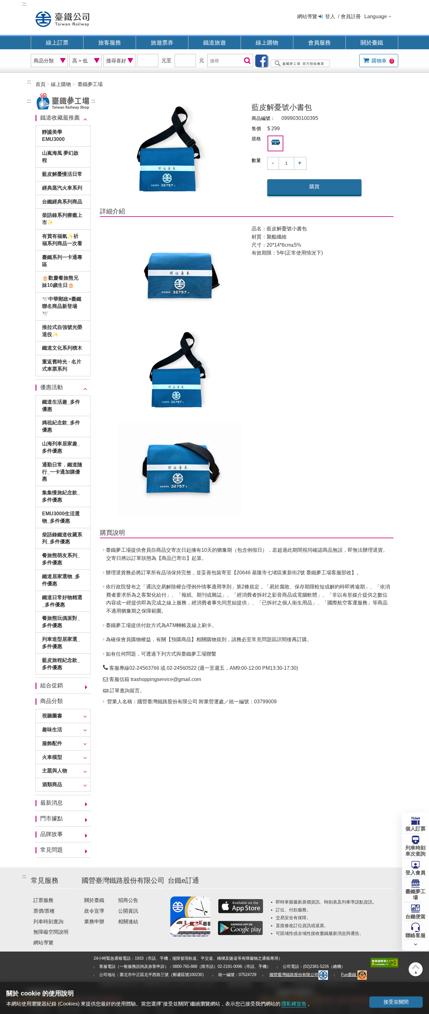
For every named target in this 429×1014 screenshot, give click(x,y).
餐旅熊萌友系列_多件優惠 (61, 559)
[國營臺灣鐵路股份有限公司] (62, 18)
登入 (330, 16)
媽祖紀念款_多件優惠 (61, 426)
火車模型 (52, 757)
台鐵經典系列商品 (62, 201)
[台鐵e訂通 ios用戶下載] (240, 906)
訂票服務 (43, 900)
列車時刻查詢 (48, 921)
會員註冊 (351, 16)
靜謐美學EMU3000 (53, 135)
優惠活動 (51, 387)
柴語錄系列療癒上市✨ (62, 218)
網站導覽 (307, 16)
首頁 (40, 84)
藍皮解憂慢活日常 (62, 174)
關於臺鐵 (372, 43)
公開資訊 (128, 911)
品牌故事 (51, 834)
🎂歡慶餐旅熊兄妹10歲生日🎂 (60, 281)
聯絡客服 (415, 935)
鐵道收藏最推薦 (60, 118)
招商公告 (128, 900)
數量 (256, 160)
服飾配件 (52, 743)
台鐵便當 (415, 916)
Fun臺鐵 (349, 974)
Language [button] (375, 16)
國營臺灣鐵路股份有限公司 (293, 974)
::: (24, 4)
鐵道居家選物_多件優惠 (61, 580)
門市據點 (51, 818)
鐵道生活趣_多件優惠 (61, 405)
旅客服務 (109, 43)
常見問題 (51, 850)
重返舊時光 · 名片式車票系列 (61, 365)
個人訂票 (415, 828)
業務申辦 (94, 921)
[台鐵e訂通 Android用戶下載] (240, 928)
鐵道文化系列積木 (62, 348)
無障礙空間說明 (50, 932)
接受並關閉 (396, 1002)
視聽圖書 (52, 715)
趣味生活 (52, 729)
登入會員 (415, 872)
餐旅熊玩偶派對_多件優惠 (61, 621)
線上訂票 (57, 43)
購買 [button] (314, 186)
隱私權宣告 (294, 1003)
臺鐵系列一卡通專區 (62, 261)
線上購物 (267, 43)
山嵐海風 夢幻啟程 (60, 156)
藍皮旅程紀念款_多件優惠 (61, 663)
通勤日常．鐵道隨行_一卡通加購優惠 (62, 472)
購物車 (381, 60)
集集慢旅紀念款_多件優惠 (61, 496)
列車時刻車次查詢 (415, 850)
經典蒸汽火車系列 (62, 187)
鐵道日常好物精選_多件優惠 (62, 601)
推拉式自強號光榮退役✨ (62, 331)
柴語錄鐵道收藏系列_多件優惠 (62, 538)
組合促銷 (51, 685)
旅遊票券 (162, 43)
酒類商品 (52, 784)
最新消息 (51, 803)
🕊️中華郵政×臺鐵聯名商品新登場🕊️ (61, 306)
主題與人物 (54, 770)
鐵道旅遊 (214, 43)
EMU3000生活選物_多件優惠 (61, 517)
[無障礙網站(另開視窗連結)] (384, 962)
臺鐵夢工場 (415, 894)
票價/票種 (44, 911)
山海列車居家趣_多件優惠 (61, 447)
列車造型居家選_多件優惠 (61, 642)
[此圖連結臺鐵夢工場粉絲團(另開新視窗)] (294, 60)
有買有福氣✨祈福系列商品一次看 (62, 239)
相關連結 (128, 921)
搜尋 (246, 61)
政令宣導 (94, 911)
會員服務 (319, 43)
